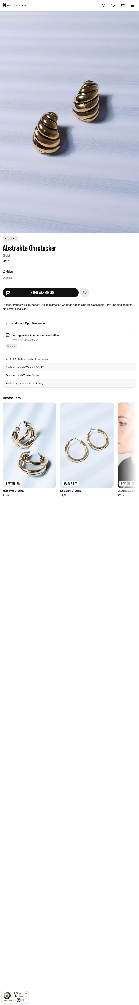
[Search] (104, 5)
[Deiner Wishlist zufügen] (85, 292)
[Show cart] (123, 5)
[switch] (20, 1000)
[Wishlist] (113, 5)
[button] (132, 5)
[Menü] (26, 992)
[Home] (15, 5)
